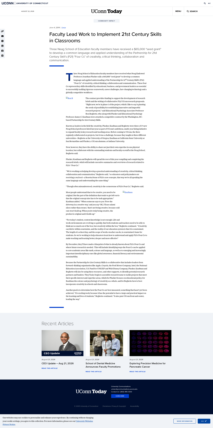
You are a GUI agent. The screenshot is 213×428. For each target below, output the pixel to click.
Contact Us (115, 392)
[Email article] (2, 36)
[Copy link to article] (2, 31)
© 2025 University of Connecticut (86, 406)
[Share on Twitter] (2, 41)
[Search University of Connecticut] (205, 3)
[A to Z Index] (209, 3)
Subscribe (120, 396)
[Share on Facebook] (2, 50)
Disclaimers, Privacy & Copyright (114, 406)
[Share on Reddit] (2, 55)
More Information (184, 421)
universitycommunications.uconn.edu (124, 389)
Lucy (64, 27)
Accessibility (134, 406)
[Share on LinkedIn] (2, 45)
